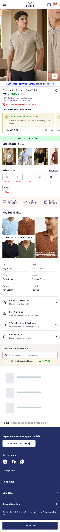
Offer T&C (49, 130)
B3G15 (12, 130)
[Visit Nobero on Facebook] (14, 461)
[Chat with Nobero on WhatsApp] (22, 461)
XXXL (7, 189)
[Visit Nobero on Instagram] (5, 461)
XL (40, 177)
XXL (52, 178)
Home (5, 423)
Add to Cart (30, 526)
